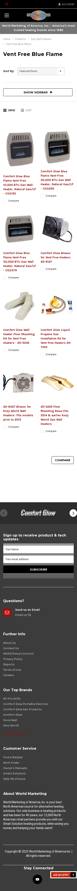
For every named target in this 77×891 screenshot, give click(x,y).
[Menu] (6, 15)
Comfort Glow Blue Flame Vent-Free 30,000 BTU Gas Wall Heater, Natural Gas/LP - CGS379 (19, 261)
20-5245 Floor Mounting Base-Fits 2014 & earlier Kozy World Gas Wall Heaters (54, 415)
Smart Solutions (14, 773)
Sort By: (8, 71)
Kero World (11, 725)
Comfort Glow (12, 715)
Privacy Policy (12, 659)
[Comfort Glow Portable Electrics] (38, 513)
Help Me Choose (14, 779)
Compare (62, 460)
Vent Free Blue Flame (18, 44)
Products (20, 39)
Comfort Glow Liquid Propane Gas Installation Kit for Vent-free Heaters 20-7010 (56, 338)
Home (6, 39)
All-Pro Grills (12, 698)
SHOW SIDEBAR (36, 92)
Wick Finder (11, 763)
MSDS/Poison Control (18, 653)
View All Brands (14, 733)
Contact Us (11, 648)
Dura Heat (10, 720)
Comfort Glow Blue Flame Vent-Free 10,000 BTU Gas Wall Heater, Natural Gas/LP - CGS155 (19, 184)
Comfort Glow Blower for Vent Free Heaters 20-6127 (56, 257)
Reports (9, 664)
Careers (8, 675)
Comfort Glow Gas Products (22, 709)
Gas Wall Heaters (41, 39)
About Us (9, 643)
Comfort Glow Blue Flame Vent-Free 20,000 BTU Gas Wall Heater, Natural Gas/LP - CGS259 (57, 180)
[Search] (6, 4)
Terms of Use (12, 670)
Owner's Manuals (15, 768)
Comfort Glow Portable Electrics (25, 704)
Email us (21, 615)
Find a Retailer (13, 757)
